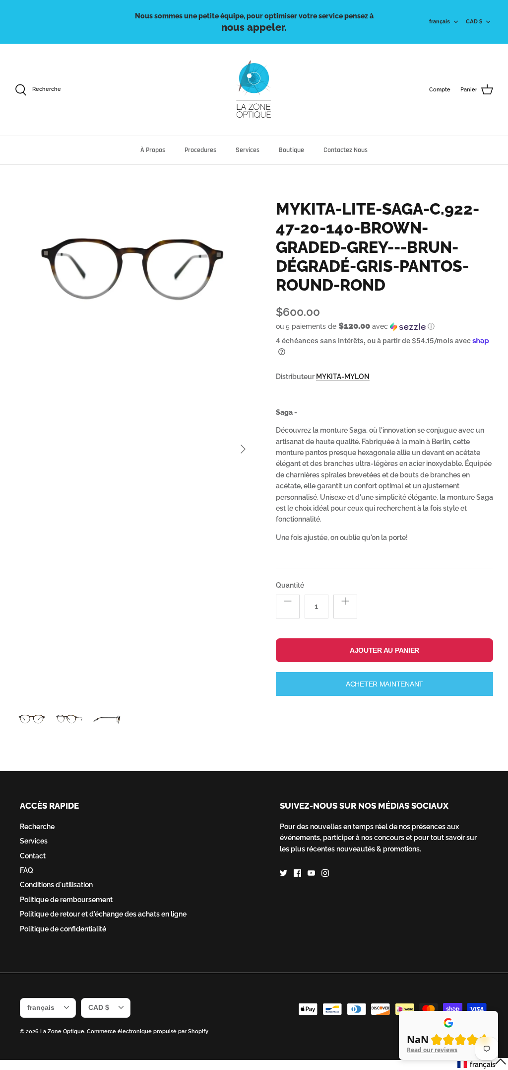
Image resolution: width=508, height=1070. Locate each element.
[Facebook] (297, 873)
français (439, 21)
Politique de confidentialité (63, 929)
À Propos (152, 150)
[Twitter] (283, 873)
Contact (33, 856)
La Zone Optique (62, 1031)
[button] (355, 326)
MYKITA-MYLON (343, 377)
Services (247, 150)
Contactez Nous (345, 150)
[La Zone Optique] (254, 90)
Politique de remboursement (66, 900)
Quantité (290, 585)
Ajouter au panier (384, 650)
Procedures (200, 150)
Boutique (291, 150)
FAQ (26, 870)
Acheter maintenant (384, 684)
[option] (134, 449)
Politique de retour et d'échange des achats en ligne (103, 914)
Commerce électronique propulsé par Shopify (147, 1031)
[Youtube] (311, 873)
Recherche (37, 827)
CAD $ (474, 21)
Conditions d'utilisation (56, 885)
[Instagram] (325, 873)
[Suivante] (243, 449)
